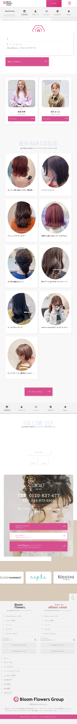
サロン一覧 (8, 662)
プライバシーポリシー (64, 710)
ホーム (6, 658)
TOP (15, 19)
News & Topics (11, 633)
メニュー (9, 625)
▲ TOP (73, 597)
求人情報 (7, 684)
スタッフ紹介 (11, 620)
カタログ (9, 629)
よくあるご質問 (9, 675)
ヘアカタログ (9, 667)
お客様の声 (8, 680)
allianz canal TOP (51, 616)
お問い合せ (8, 693)
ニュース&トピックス (12, 671)
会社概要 (7, 688)
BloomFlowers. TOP (13, 616)
